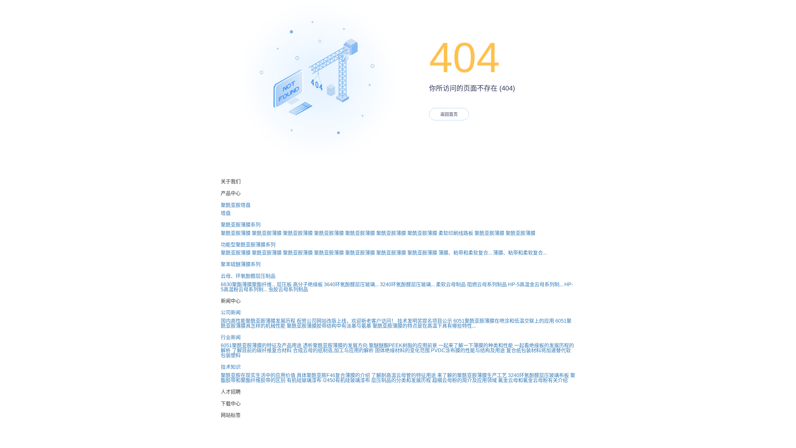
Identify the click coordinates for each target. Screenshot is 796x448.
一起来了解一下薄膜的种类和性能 (475, 345)
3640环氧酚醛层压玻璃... (351, 284)
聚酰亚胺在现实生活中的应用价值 (258, 375)
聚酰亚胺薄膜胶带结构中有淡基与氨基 (329, 326)
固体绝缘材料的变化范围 (402, 350)
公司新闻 (231, 312)
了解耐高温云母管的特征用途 (403, 375)
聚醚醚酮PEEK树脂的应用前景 (403, 345)
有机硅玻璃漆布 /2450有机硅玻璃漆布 (328, 380)
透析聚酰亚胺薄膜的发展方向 (335, 345)
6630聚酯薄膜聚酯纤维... (248, 284)
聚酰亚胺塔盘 (236, 205)
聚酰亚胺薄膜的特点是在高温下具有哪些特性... (424, 326)
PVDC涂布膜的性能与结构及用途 (468, 350)
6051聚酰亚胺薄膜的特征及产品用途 (261, 345)
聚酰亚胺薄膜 (236, 233)
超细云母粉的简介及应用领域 (464, 380)
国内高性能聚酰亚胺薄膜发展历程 (258, 321)
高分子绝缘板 (308, 284)
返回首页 (449, 114)
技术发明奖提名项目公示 (424, 321)
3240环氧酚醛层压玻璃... (407, 284)
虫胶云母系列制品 (288, 289)
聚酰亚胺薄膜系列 (241, 224)
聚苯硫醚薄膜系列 (241, 264)
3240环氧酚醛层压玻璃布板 (538, 375)
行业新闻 (231, 337)
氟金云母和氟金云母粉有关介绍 (533, 380)
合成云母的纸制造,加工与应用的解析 (333, 350)
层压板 (284, 284)
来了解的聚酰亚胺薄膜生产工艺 (472, 375)
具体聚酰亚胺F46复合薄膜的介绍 (333, 375)
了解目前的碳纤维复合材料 (262, 350)
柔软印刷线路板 (455, 233)
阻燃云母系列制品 (487, 284)
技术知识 (231, 367)
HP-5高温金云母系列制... (535, 284)
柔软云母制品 (451, 284)
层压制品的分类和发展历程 (401, 380)
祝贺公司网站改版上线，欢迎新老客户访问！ (346, 321)
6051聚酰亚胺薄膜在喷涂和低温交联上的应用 (503, 321)
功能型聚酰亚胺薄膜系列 (248, 244)
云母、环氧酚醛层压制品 (248, 276)
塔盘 (226, 213)
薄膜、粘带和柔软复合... (465, 252)
